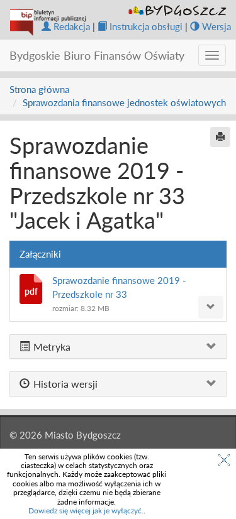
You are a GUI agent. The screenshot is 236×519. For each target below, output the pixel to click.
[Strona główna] (48, 22)
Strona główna (39, 89)
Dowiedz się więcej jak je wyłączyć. (85, 510)
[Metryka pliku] (210, 307)
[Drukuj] (220, 137)
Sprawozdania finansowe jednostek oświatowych (124, 102)
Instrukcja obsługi (146, 26)
